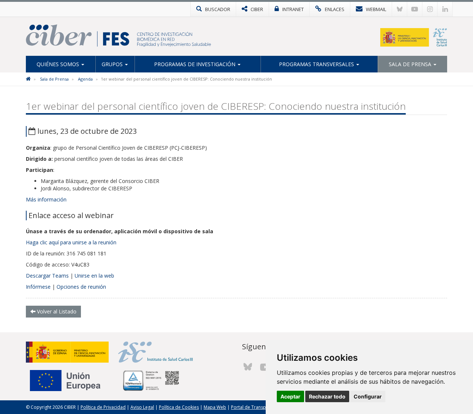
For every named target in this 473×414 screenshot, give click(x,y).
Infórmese (38, 286)
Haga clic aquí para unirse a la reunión (71, 242)
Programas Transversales (317, 64)
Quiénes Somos (59, 64)
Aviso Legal (142, 407)
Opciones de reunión (81, 286)
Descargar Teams (47, 275)
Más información (46, 199)
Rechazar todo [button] (327, 396)
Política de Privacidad (103, 407)
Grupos (113, 64)
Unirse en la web (94, 275)
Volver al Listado (55, 311)
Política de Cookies (179, 407)
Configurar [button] (368, 396)
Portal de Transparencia (256, 407)
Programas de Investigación (195, 64)
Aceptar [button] (290, 396)
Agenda (85, 79)
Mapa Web (215, 407)
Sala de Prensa (411, 64)
